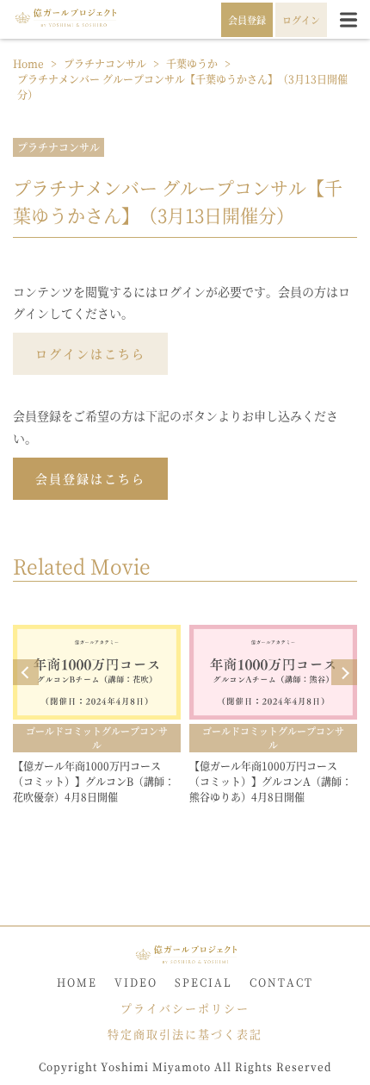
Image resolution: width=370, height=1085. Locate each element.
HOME (77, 982)
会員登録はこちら (90, 478)
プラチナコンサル (58, 147)
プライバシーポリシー (185, 1008)
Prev (26, 672)
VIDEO (135, 982)
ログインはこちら (90, 353)
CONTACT (281, 982)
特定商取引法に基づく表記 (185, 1034)
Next (344, 672)
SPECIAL (203, 982)
